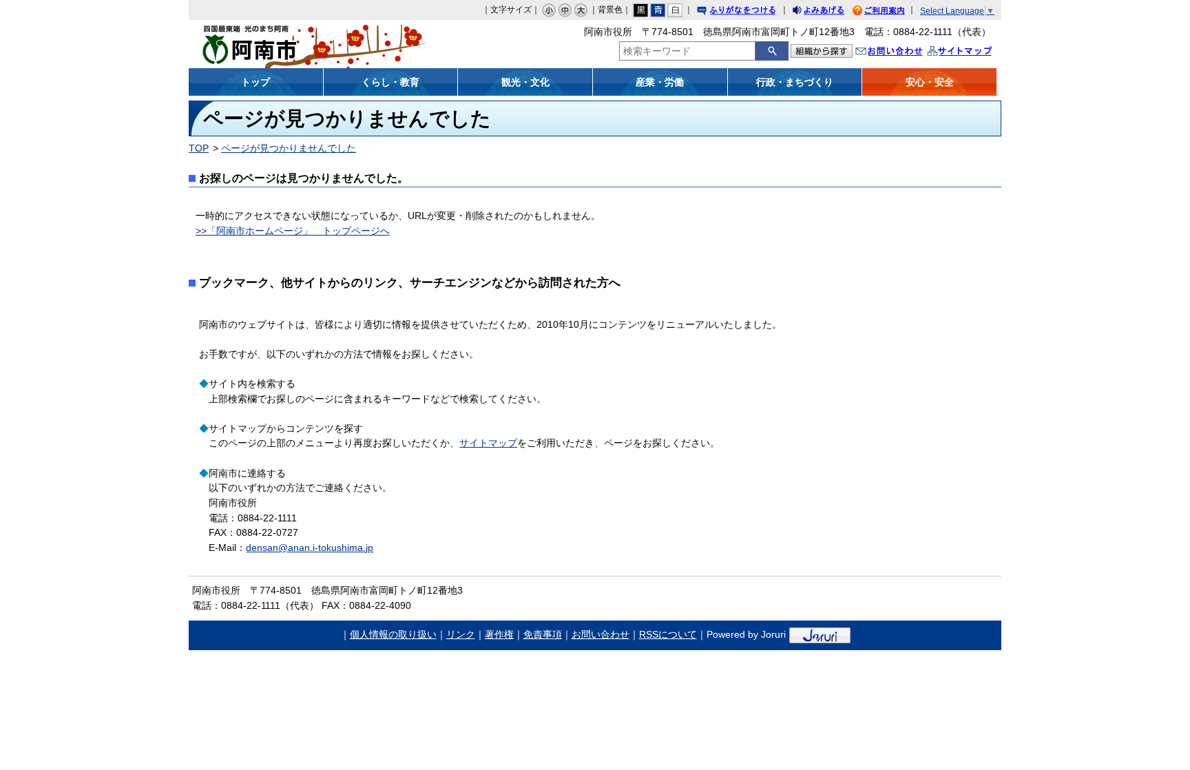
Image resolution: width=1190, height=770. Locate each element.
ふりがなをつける (749, 12)
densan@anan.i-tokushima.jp (309, 547)
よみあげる (830, 12)
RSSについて (668, 634)
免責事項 (542, 634)
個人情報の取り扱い (393, 634)
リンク (460, 634)
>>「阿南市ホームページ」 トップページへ (293, 230)
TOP (199, 148)
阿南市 (290, 44)
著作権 (499, 634)
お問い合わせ (902, 53)
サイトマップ (973, 53)
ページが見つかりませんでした (288, 148)
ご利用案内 (889, 12)
